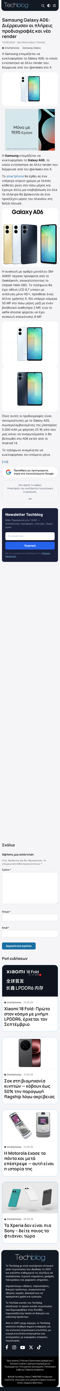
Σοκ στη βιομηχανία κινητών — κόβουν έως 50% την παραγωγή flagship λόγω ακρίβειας (29, 1089)
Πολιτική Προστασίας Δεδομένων (36, 1360)
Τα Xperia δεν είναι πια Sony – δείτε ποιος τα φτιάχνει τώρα (27, 1230)
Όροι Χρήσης (13, 1360)
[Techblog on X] (31, 1347)
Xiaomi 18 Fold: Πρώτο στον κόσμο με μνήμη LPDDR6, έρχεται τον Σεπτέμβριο (27, 1016)
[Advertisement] (30, 703)
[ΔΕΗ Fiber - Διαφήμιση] (30, 130)
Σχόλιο (6, 869)
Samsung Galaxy (31, 47)
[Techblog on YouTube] (22, 1347)
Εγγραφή (30, 545)
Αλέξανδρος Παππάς (33, 42)
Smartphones (12, 47)
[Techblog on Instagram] (14, 1346)
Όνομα (6, 911)
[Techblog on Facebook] (7, 1346)
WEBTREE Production (42, 1376)
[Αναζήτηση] (43, 5)
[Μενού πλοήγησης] (54, 5)
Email (5, 927)
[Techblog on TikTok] (39, 1346)
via (5, 461)
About (28, 1376)
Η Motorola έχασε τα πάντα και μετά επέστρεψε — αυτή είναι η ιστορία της (29, 1161)
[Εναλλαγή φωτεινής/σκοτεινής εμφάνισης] (48, 5)
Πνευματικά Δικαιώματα (32, 1366)
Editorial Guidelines (35, 1369)
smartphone (15, 176)
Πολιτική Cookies (18, 1363)
